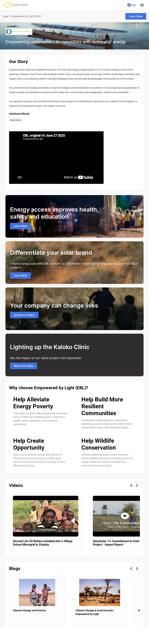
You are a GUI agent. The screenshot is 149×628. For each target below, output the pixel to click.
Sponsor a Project (24, 314)
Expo (5, 16)
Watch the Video (23, 365)
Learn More (136, 16)
